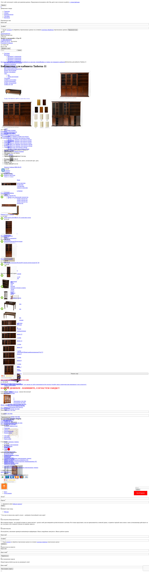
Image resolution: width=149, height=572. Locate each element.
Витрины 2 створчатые (14, 58)
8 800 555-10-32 (5, 41)
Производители (8, 14)
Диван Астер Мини (10, 385)
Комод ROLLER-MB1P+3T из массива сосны (17, 217)
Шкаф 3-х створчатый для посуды (18, 200)
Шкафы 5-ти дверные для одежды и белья (20, 144)
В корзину (4, 131)
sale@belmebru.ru (6, 472)
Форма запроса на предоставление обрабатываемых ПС (20, 461)
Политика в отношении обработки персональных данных (21, 467)
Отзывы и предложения (11, 444)
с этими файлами (74, 2)
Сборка (6, 13)
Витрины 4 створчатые (14, 61)
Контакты (7, 17)
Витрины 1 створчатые (14, 56)
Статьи (6, 449)
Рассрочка (7, 457)
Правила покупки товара (11, 455)
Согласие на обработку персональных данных (17, 458)
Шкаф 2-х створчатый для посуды (18, 198)
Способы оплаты (9, 466)
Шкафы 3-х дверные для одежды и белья (19, 141)
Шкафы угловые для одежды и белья (18, 149)
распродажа (140, 493)
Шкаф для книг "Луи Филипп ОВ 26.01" (13, 405)
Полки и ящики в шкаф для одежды (18, 136)
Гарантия (7, 11)
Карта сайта (7, 439)
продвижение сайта (13, 475)
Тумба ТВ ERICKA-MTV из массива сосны (17, 98)
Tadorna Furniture (19, 151)
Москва (6, 512)
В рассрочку (4, 134)
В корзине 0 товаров (7, 43)
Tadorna (10, 154)
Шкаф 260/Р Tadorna (7, 236)
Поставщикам (8, 446)
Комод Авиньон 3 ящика (11, 442)
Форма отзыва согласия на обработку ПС (16, 460)
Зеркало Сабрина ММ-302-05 (12, 167)
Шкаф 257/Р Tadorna (7, 259)
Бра (9, 75)
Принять (3, 5)
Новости (6, 448)
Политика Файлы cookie (11, 463)
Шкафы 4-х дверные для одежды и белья (19, 142)
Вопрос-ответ (8, 433)
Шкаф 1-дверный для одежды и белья (19, 138)
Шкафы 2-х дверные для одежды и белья (19, 139)
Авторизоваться (5, 33)
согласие (9, 30)
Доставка (7, 16)
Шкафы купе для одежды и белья (17, 147)
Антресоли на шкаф (13, 135)
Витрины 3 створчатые (14, 59)
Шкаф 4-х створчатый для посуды (18, 201)
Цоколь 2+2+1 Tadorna (7, 214)
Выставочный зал (6, 423)
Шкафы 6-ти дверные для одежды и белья (20, 146)
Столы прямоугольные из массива (18, 187)
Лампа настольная (13, 76)
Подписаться (4, 556)
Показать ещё (74, 373)
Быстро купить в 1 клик (8, 133)
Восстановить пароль (7, 568)
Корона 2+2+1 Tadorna (7, 193)
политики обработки (47, 30)
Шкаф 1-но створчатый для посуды (18, 197)
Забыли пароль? (17, 504)
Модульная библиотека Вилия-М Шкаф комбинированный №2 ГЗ (23, 352)
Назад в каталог (5, 408)
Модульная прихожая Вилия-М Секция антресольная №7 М (21, 262)
